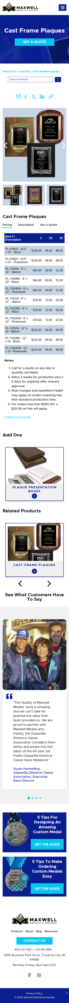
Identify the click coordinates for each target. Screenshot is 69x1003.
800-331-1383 (23, 949)
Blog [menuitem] (39, 931)
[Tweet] (34, 97)
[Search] (58, 79)
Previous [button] (5, 145)
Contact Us (34, 940)
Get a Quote (34, 42)
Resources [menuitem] (51, 931)
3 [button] (36, 798)
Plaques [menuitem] (24, 72)
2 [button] (32, 798)
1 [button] (28, 798)
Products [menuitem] (9, 72)
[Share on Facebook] (25, 97)
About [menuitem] (29, 931)
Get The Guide (47, 844)
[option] (34, 145)
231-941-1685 (43, 949)
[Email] (18, 97)
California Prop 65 (17, 417)
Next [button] (63, 145)
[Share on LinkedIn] (42, 97)
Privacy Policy (34, 993)
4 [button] (40, 798)
